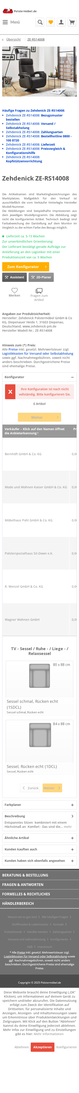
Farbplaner (13, 805)
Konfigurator (14, 377)
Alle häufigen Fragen (55, 917)
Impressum (44, 947)
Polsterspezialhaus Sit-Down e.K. (29, 553)
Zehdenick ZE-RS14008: (34, 132)
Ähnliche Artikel (17, 838)
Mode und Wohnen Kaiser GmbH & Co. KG (36, 487)
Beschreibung (15, 816)
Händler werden (37, 932)
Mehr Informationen (49, 1034)
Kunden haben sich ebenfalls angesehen (35, 861)
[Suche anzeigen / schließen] (39, 22)
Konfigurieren (59, 939)
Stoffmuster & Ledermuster (30, 924)
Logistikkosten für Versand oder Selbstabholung (37, 353)
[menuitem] (11, 22)
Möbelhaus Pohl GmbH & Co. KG (28, 520)
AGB (29, 947)
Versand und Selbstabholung (26, 939)
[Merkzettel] (50, 22)
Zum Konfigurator (23, 266)
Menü (15, 22)
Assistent (17, 277)
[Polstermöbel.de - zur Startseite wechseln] (21, 12)
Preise (13, 349)
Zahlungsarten (62, 932)
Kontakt (58, 924)
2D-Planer (43, 277)
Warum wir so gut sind (22, 917)
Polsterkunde (13, 932)
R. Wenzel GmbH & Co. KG (24, 586)
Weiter (37, 417)
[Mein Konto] (61, 22)
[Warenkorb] (72, 22)
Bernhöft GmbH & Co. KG (23, 454)
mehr (67, 827)
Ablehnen (22, 1047)
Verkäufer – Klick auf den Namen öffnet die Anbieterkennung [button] (35, 431)
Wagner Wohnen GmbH (22, 619)
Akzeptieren (42, 1047)
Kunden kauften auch (21, 849)
